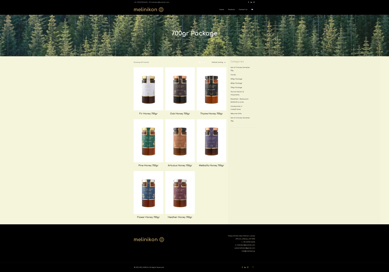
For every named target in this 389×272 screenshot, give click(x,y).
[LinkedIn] (251, 2)
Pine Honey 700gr (148, 165)
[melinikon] (149, 10)
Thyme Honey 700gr (211, 113)
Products (186, 39)
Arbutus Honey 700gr (180, 165)
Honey (196, 39)
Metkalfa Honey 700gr (211, 165)
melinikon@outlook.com (160, 2)
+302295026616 (142, 2)
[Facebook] (248, 2)
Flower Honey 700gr (148, 217)
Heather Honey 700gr (180, 217)
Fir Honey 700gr (148, 113)
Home (176, 39)
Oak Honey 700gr (180, 113)
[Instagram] (254, 2)
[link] (199, 62)
